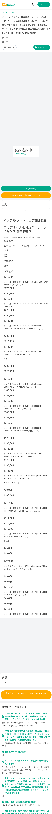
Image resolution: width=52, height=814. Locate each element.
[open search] (32, 4)
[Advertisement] (26, 81)
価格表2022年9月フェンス (16, 752)
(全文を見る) (20, 154)
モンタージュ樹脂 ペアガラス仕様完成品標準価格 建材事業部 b (26, 762)
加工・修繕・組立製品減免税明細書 (20, 802)
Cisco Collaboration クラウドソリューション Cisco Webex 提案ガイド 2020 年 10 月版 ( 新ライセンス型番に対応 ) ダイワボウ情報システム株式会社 (27, 716)
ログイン (44, 4)
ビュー (7, 683)
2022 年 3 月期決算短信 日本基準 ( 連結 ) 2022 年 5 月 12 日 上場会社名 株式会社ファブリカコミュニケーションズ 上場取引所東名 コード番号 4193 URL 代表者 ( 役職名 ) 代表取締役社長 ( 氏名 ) (27, 735)
